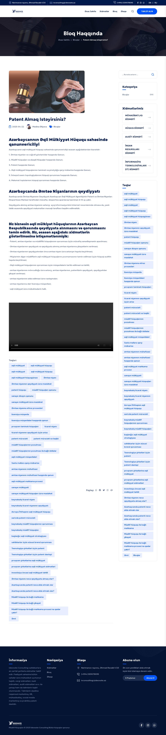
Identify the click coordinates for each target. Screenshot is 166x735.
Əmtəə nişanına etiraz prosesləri (27, 408)
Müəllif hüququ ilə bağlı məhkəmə (28, 597)
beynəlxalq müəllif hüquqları (25, 530)
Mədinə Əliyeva (39, 126)
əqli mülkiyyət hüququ (41, 365)
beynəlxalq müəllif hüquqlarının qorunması (32, 524)
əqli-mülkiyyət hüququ (41, 371)
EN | (151, 3)
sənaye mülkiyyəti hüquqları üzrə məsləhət (32, 493)
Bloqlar (76, 40)
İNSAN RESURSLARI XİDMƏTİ (132, 149)
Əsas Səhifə (64, 40)
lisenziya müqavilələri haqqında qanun (30, 420)
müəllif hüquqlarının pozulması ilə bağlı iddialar (34, 451)
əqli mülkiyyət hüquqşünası (25, 377)
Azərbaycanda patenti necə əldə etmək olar (32, 585)
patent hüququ (19, 390)
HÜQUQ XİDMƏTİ (134, 128)
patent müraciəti (20, 438)
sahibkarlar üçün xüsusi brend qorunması (32, 542)
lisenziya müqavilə (20, 414)
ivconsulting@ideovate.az (64, 3)
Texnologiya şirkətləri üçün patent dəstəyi (32, 554)
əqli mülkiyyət (18, 365)
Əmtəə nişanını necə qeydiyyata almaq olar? (33, 579)
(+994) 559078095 (125, 3)
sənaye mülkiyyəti (20, 487)
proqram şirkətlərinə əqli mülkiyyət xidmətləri (33, 566)
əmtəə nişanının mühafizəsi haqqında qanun (33, 475)
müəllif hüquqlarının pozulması (26, 445)
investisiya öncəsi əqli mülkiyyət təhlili (30, 572)
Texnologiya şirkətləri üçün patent (28, 548)
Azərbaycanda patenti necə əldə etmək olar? (33, 591)
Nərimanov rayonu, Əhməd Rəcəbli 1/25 (29, 3)
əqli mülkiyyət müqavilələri (24, 457)
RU (156, 3)
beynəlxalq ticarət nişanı (23, 499)
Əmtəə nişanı (50, 377)
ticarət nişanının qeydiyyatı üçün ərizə (30, 432)
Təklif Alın (147, 11)
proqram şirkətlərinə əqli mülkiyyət (28, 560)
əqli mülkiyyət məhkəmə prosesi (27, 481)
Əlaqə (49, 677)
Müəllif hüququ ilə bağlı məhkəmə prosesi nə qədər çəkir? (36, 611)
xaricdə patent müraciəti (23, 518)
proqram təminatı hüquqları (25, 426)
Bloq (49, 672)
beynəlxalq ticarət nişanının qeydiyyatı (30, 505)
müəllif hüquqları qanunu (44, 390)
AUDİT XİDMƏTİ (133, 136)
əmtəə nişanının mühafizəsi (24, 469)
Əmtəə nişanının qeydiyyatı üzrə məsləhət (32, 384)
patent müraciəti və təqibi (46, 438)
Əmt (14, 618)
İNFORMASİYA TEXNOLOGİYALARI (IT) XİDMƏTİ (136, 165)
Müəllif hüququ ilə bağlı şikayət (26, 603)
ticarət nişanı (50, 426)
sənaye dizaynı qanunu (22, 396)
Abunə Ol (150, 678)
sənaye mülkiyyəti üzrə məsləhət (27, 402)
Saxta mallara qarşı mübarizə (25, 463)
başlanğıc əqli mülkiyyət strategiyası (29, 536)
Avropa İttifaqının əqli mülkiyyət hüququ (31, 512)
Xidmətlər (51, 668)
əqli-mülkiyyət (18, 371)
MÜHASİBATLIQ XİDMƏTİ (133, 117)
